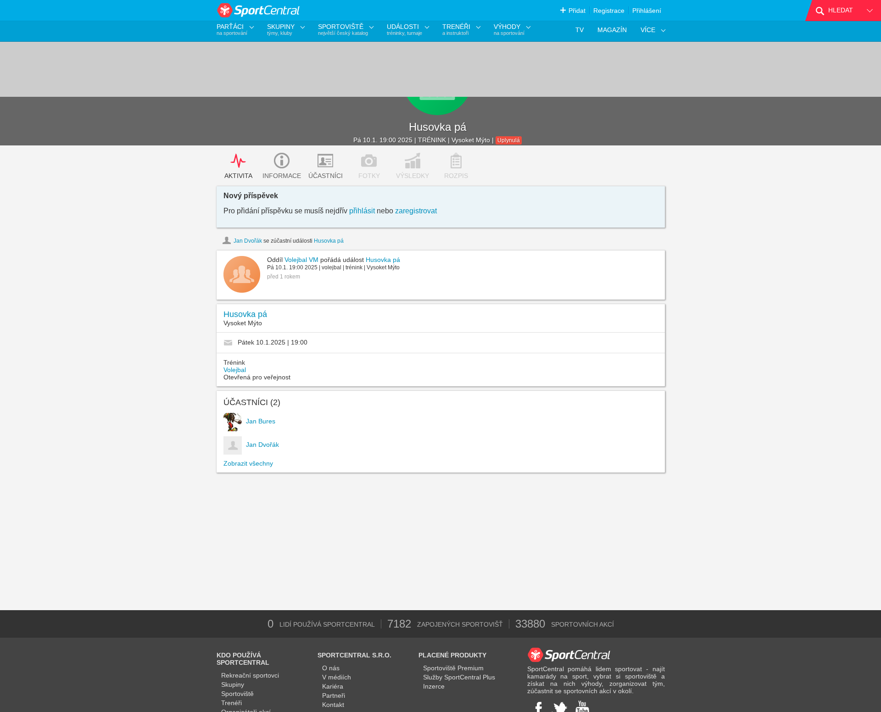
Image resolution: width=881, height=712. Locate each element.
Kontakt (333, 704)
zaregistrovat (416, 211)
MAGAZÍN (612, 29)
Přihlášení (646, 10)
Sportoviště (237, 693)
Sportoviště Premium (453, 668)
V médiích (336, 677)
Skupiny (232, 684)
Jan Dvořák (248, 241)
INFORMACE (281, 175)
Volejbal (234, 369)
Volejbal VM (301, 259)
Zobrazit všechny (248, 463)
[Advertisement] (297, 541)
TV (579, 29)
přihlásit (362, 211)
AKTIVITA (238, 175)
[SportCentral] (259, 10)
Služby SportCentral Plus (459, 677)
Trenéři (231, 702)
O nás (331, 668)
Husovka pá (437, 127)
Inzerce (434, 686)
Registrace (609, 10)
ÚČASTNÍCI (325, 175)
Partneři (333, 695)
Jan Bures (260, 421)
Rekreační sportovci (250, 675)
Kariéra (332, 686)
